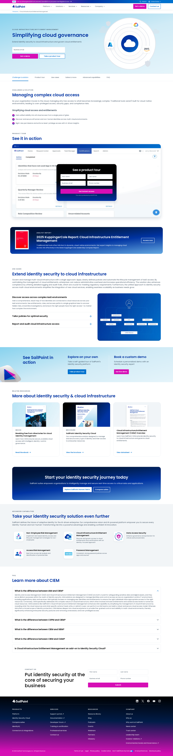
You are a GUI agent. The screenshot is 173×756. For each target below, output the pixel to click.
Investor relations (133, 739)
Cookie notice (106, 751)
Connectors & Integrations (22, 730)
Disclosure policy (155, 751)
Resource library (94, 714)
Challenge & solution (20, 77)
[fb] (148, 701)
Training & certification (59, 726)
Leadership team (132, 735)
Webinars (92, 730)
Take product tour (76, 372)
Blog (89, 718)
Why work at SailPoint (134, 722)
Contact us (154, 6)
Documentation (56, 718)
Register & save (64, 1)
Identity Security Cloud (21, 718)
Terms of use (78, 751)
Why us (129, 718)
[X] (143, 701)
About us (129, 714)
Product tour (40, 77)
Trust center (131, 730)
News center (131, 726)
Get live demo (121, 372)
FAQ (108, 77)
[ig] (159, 701)
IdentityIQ (16, 726)
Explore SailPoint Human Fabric (77, 489)
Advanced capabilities (91, 77)
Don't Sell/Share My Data (121, 751)
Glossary (91, 739)
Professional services (58, 730)
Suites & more (70, 77)
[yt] (154, 701)
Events (90, 726)
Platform (15, 714)
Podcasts (91, 722)
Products (15, 11)
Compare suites (101, 489)
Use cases (55, 77)
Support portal (56, 714)
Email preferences (141, 751)
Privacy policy (95, 751)
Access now (148, 240)
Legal (87, 751)
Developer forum (57, 722)
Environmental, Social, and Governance (141, 743)
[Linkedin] (137, 701)
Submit (86, 191)
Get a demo (140, 6)
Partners (91, 735)
